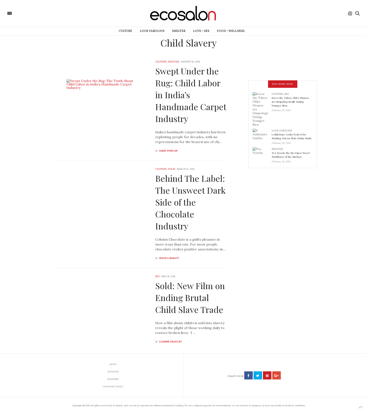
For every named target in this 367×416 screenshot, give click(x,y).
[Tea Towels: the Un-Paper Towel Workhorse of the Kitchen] (262, 154)
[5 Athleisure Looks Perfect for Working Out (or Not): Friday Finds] (262, 135)
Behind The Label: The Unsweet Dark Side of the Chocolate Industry (190, 202)
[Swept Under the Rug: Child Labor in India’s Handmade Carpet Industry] (102, 106)
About (113, 364)
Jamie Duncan (168, 150)
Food (171, 169)
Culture (125, 31)
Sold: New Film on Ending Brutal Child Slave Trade (190, 297)
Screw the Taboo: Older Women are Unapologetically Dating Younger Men (290, 101)
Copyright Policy (113, 386)
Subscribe (113, 379)
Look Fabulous (152, 31)
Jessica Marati (169, 258)
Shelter (178, 31)
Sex (157, 276)
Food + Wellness (230, 31)
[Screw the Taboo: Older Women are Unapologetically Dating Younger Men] (262, 109)
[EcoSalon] (35, 13)
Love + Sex (201, 31)
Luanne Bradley (170, 341)
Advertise (113, 371)
